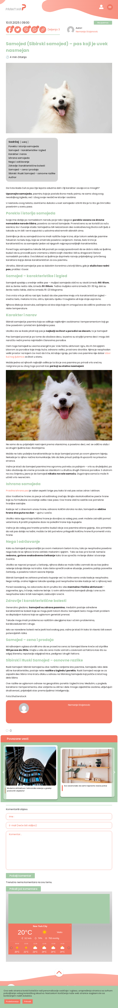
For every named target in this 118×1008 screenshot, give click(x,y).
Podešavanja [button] (12, 1001)
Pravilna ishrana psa (17, 490)
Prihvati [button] (27, 1001)
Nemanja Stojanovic (87, 31)
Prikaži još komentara (23, 889)
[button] (3, 772)
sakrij (24, 142)
